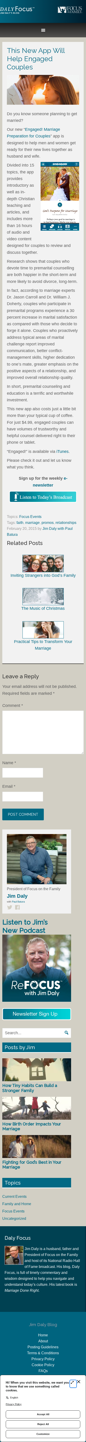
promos (48, 523)
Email (8, 786)
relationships (65, 523)
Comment (12, 705)
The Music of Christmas (43, 608)
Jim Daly (17, 14)
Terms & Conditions (43, 1353)
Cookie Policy (43, 1365)
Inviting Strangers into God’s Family (43, 575)
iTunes (62, 451)
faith (20, 523)
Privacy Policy (43, 1359)
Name (9, 763)
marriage (32, 523)
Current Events (14, 1196)
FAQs (43, 1371)
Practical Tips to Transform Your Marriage (43, 645)
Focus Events (30, 517)
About (43, 1341)
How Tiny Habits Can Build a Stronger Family (29, 1088)
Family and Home (16, 1204)
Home (43, 1335)
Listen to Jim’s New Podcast (25, 926)
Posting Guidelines (43, 1347)
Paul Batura (18, 901)
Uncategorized (14, 1218)
